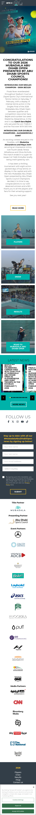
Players (18, 772)
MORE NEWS (19, 404)
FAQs (18, 780)
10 (23, 397)
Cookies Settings (18, 800)
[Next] (32, 397)
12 (26, 397)
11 (25, 397)
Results (18, 777)
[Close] (33, 787)
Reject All (18, 805)
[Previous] (3, 397)
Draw (18, 775)
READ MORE (18, 208)
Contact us (18, 782)
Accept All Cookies (18, 811)
